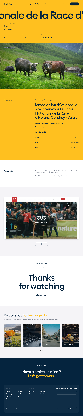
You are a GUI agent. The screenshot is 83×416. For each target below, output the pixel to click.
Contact (20, 399)
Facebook (32, 394)
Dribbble (42, 394)
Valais (53, 100)
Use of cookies (11, 408)
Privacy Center (21, 408)
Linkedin (42, 391)
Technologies (37, 4)
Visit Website (46, 38)
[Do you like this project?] (41, 268)
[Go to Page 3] (42, 350)
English (73, 408)
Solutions (45, 4)
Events (37, 100)
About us (65, 4)
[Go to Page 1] (40, 350)
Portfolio (58, 4)
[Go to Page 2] (41, 350)
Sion (45, 365)
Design (30, 4)
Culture (48, 100)
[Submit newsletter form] (75, 393)
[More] (41, 244)
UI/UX (42, 100)
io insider (20, 394)
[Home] (8, 4)
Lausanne (39, 365)
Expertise (52, 4)
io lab (19, 396)
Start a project (74, 4)
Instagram (32, 391)
